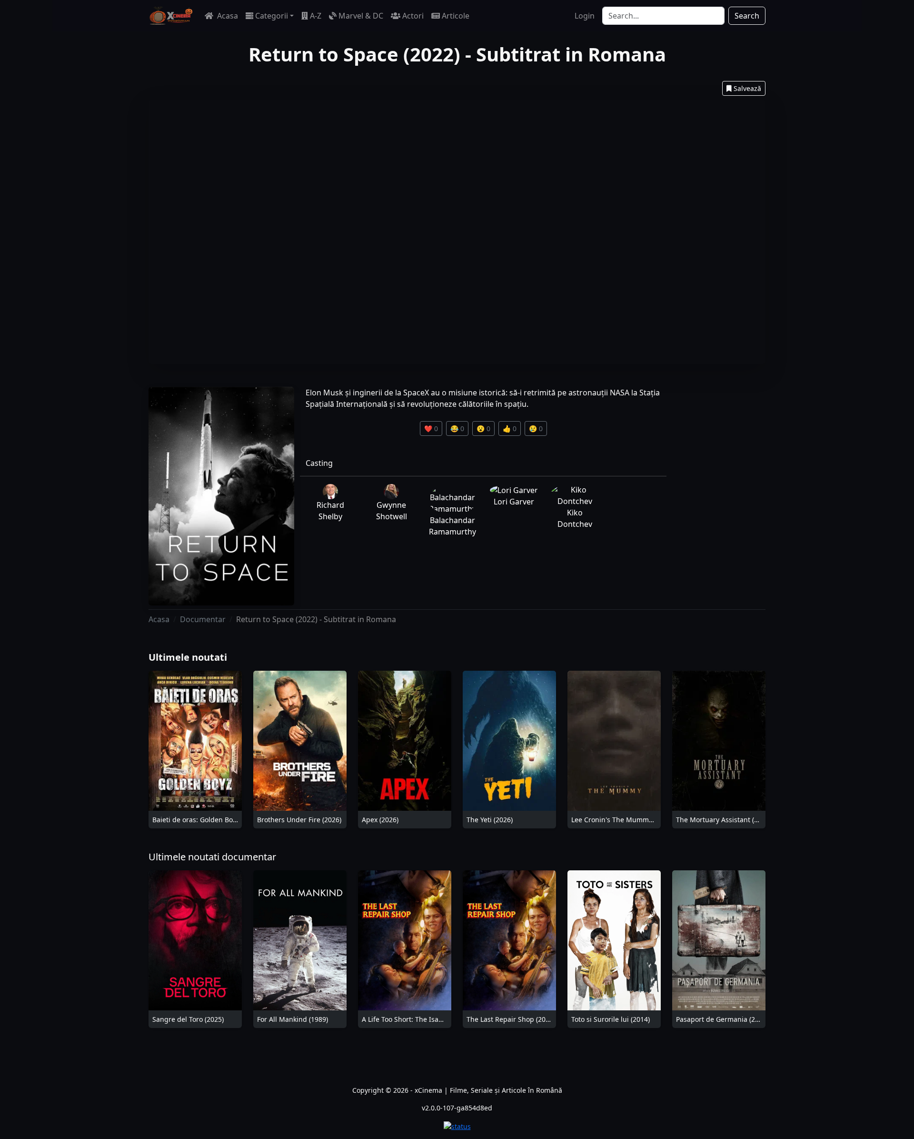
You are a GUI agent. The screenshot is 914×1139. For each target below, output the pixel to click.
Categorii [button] (271, 15)
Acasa (226, 15)
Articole (455, 15)
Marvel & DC (360, 15)
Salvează (747, 88)
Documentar (203, 619)
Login (585, 15)
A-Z (315, 15)
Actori (413, 15)
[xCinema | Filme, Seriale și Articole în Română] (171, 16)
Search (747, 15)
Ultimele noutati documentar (212, 856)
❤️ (431, 428)
